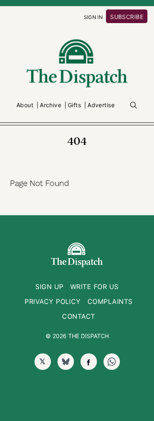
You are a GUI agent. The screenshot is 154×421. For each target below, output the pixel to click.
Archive (50, 104)
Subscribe (126, 16)
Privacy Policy (53, 301)
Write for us (94, 286)
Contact (78, 316)
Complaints (110, 301)
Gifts (74, 104)
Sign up (49, 286)
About (24, 104)
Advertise (101, 104)
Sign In (93, 17)
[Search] (133, 105)
